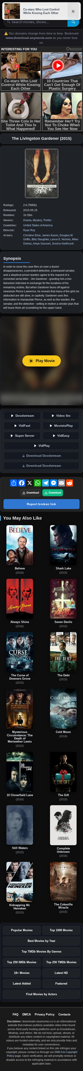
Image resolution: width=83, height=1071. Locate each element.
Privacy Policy (44, 1014)
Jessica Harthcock (63, 243)
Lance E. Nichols (60, 239)
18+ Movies (21, 973)
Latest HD (61, 973)
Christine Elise (32, 235)
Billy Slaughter (40, 239)
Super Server (24, 435)
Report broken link (41, 504)
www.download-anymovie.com (29, 38)
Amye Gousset (41, 243)
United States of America (38, 225)
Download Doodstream (43, 455)
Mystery (37, 220)
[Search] (73, 22)
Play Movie (45, 361)
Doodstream (24, 415)
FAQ (15, 1014)
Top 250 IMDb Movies (21, 962)
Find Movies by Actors (41, 994)
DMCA (26, 1014)
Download (33, 492)
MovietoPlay (63, 425)
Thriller (47, 220)
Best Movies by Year (41, 941)
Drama (27, 220)
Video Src (63, 415)
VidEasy (63, 435)
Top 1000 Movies (61, 930)
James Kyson (50, 235)
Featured (61, 983)
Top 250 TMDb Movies (61, 962)
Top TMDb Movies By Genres (41, 951)
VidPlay (44, 445)
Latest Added (22, 983)
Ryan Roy (29, 230)
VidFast (24, 425)
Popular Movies (22, 930)
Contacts (64, 1014)
